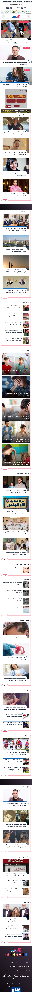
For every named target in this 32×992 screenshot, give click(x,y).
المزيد (5, 200)
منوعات (28, 962)
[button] (17, 43)
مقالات (13, 970)
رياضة (19, 966)
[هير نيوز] (16, 950)
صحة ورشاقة (10, 962)
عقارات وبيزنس (26, 966)
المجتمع (8, 970)
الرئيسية (27, 959)
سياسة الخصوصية (16, 983)
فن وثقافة (21, 962)
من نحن (24, 983)
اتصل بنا (8, 983)
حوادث (16, 962)
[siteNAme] (16, 16)
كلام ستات (5, 959)
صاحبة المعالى (20, 959)
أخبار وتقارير (12, 959)
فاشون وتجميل (12, 966)
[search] (3, 16)
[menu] (29, 16)
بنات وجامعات (26, 970)
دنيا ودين (19, 970)
